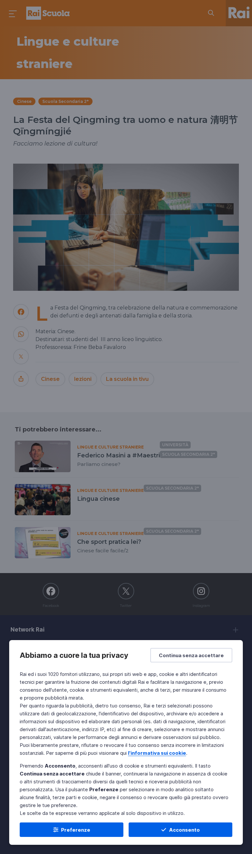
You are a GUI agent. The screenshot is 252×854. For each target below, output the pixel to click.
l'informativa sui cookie (157, 753)
